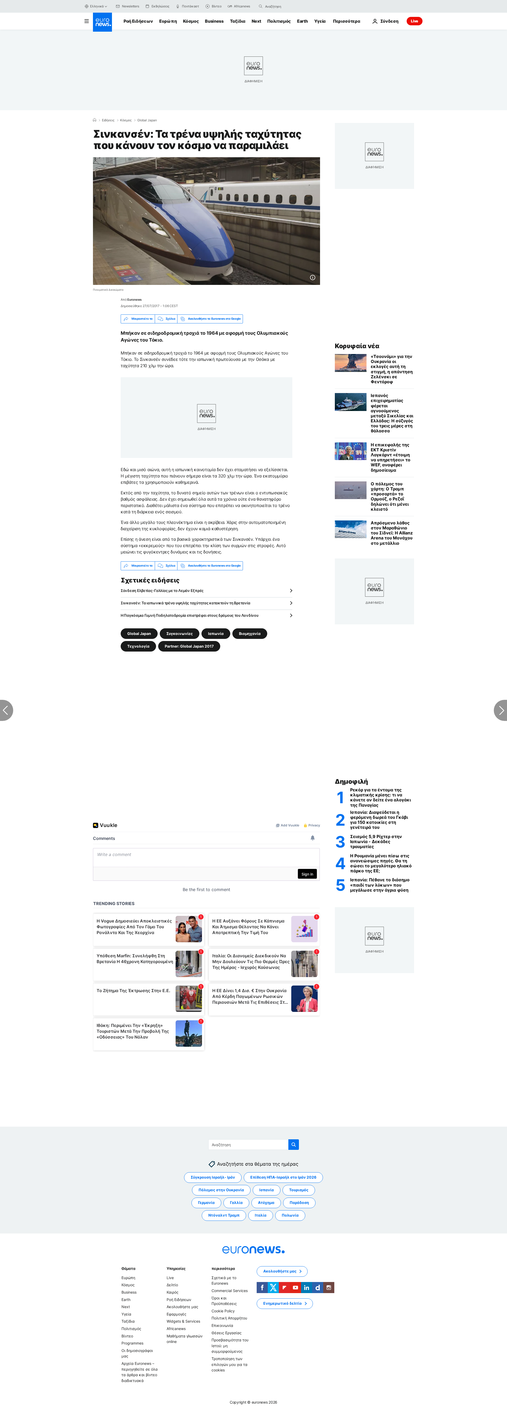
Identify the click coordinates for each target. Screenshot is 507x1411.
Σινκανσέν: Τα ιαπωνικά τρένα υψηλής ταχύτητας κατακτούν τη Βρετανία (185, 603)
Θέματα (128, 1268)
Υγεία (320, 21)
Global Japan (147, 120)
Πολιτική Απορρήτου (229, 1318)
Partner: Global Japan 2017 (189, 646)
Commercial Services (230, 1290)
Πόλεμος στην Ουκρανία (221, 1190)
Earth (302, 21)
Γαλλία (236, 1202)
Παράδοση (299, 1202)
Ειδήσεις (108, 120)
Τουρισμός (298, 1190)
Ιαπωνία (216, 633)
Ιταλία (260, 1215)
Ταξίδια (237, 21)
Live (414, 21)
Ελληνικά (97, 6)
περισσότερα (223, 1268)
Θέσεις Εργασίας (227, 1333)
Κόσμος (191, 21)
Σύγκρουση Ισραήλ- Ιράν (213, 1177)
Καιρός (173, 1292)
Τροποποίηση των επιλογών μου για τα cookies (229, 1364)
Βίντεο (127, 1336)
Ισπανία (266, 1190)
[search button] (260, 6)
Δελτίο (172, 1285)
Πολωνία (290, 1215)
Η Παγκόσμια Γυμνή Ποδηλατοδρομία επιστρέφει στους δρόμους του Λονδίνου (189, 615)
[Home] (94, 120)
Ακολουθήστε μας (182, 1306)
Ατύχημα (266, 1202)
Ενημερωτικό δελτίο (282, 1303)
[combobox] (287, 6)
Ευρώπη (168, 21)
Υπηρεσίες (176, 1268)
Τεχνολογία (138, 646)
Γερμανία (206, 1202)
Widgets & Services (183, 1321)
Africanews (176, 1328)
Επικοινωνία (222, 1325)
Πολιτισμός (279, 21)
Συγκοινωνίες (179, 633)
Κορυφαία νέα (357, 346)
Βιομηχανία (250, 633)
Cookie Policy (223, 1311)
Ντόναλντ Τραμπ (224, 1215)
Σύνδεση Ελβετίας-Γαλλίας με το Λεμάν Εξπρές (162, 590)
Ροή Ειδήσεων (138, 21)
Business (214, 21)
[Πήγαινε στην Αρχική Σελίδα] (102, 22)
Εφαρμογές (176, 1314)
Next (256, 21)
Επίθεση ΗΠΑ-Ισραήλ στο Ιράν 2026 (283, 1177)
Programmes (132, 1343)
